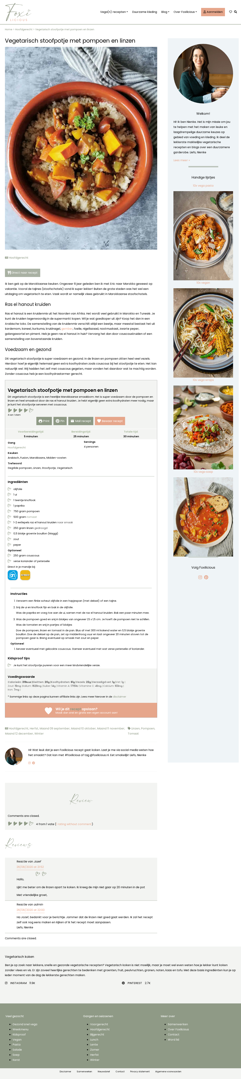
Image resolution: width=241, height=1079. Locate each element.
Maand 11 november (111, 728)
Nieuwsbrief (104, 1071)
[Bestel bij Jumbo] (25, 575)
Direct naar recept (24, 273)
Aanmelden (214, 12)
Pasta (16, 1045)
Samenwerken (178, 1024)
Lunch (94, 1040)
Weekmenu (20, 1029)
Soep (16, 1055)
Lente (94, 1045)
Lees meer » (181, 160)
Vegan (17, 1040)
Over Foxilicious (184, 12)
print (46, 421)
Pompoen (148, 728)
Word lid (173, 1040)
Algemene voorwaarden (168, 1071)
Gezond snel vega (25, 1024)
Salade (17, 1050)
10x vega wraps (203, 380)
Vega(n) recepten (113, 12)
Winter (39, 734)
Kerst (16, 1060)
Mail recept (83, 421)
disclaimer (119, 696)
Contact (173, 1034)
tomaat (32, 517)
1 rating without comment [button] (74, 824)
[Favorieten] (230, 12)
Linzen (136, 728)
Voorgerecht (99, 1024)
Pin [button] (62, 421)
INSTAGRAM (18, 983)
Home (8, 29)
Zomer (94, 1050)
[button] (236, 12)
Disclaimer (65, 1071)
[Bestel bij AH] (13, 575)
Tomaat (133, 734)
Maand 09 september (55, 728)
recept (75, 709)
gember (67, 329)
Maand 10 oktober (84, 728)
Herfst (35, 728)
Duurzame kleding (144, 12)
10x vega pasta (203, 186)
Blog (164, 12)
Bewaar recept (112, 421)
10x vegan (203, 283)
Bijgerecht (97, 1034)
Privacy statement (140, 1071)
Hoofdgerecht (23, 29)
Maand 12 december (19, 734)
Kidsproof (19, 1034)
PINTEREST (135, 983)
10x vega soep (203, 472)
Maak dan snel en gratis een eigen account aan (86, 712)
